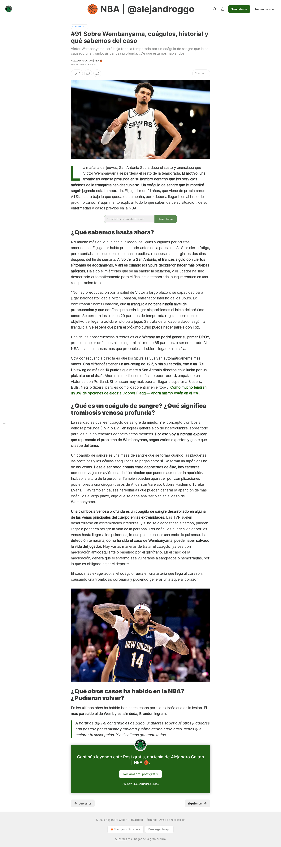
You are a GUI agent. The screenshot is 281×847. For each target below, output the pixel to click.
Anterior (85, 803)
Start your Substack (127, 829)
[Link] (66, 232)
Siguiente (195, 803)
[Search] (214, 9)
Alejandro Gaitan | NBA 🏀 (86, 60)
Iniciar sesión (264, 9)
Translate (79, 26)
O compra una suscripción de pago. (140, 784)
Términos (151, 820)
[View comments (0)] (88, 73)
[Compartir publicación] (223, 9)
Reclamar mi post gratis (140, 774)
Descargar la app (159, 829)
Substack (121, 839)
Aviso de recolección (172, 820)
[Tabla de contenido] (4, 423)
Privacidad (136, 820)
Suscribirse (239, 9)
